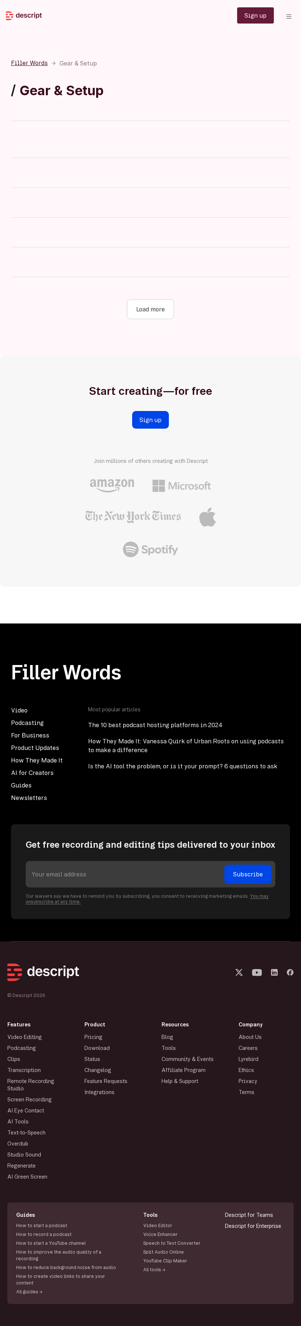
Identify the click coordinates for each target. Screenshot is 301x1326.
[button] (289, 15)
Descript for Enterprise (253, 1226)
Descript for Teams (249, 1215)
